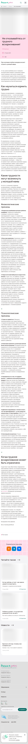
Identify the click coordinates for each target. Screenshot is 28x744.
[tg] (14, 549)
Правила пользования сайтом (7, 732)
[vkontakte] (6, 703)
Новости (5, 625)
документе (5, 491)
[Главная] (7, 3)
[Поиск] (21, 2)
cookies (18, 740)
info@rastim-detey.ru (5, 672)
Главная (5, 6)
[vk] (19, 549)
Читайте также (8, 560)
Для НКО (13, 722)
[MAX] (2, 703)
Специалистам (5, 722)
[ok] (9, 549)
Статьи (10, 6)
